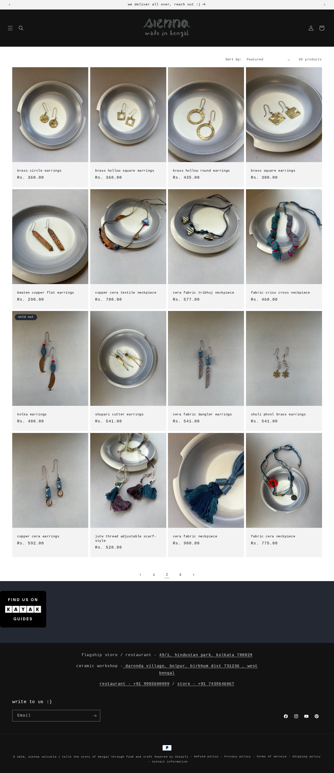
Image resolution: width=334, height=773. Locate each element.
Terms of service (271, 756)
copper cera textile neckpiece (125, 293)
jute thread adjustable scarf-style (125, 539)
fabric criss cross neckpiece (280, 293)
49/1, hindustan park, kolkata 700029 (206, 655)
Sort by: (233, 59)
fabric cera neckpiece (273, 536)
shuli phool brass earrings (278, 414)
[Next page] (193, 574)
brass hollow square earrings (124, 171)
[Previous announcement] (9, 4)
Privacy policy (237, 756)
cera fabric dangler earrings (202, 414)
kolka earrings (32, 414)
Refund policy (206, 756)
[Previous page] (140, 574)
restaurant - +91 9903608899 (134, 684)
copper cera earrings (38, 536)
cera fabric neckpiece (195, 536)
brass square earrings (273, 171)
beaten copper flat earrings (45, 293)
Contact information (170, 761)
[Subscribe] (94, 715)
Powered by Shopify (172, 756)
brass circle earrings (39, 171)
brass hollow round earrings (201, 171)
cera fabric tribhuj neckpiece (203, 293)
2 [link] (167, 575)
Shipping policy (306, 756)
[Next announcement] (324, 4)
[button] (10, 28)
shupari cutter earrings (119, 414)
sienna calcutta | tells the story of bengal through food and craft (90, 756)
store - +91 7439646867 (205, 684)
